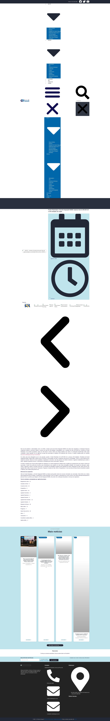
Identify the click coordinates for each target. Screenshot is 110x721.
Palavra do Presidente (53, 76)
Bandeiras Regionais (53, 35)
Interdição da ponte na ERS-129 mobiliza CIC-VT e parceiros (81, 634)
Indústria (50, 73)
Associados (50, 79)
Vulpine (75, 719)
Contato (49, 83)
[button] (52, 100)
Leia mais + (28, 639)
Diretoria (50, 29)
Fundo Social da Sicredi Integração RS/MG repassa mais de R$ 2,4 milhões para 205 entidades (46, 561)
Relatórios (51, 38)
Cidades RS (50, 81)
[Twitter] (84, 1)
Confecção (51, 68)
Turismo (50, 77)
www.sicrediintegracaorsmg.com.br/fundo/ (31, 454)
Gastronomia (51, 71)
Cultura (50, 70)
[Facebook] (80, 1)
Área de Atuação (52, 34)
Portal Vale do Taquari (53, 37)
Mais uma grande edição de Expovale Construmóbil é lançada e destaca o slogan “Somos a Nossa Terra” (28, 560)
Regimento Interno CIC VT (54, 32)
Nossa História (52, 28)
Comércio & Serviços (53, 67)
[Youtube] (88, 1)
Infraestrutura (51, 74)
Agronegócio (51, 64)
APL (49, 80)
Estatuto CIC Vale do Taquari (55, 31)
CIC (49, 65)
